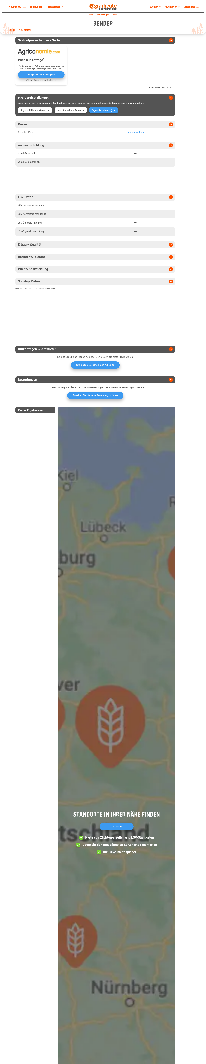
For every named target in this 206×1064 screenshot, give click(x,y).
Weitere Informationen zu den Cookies (41, 80)
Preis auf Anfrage (135, 132)
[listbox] (16, 7)
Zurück (12, 29)
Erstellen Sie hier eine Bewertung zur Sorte (95, 395)
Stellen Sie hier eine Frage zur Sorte (95, 365)
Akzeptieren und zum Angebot (41, 74)
